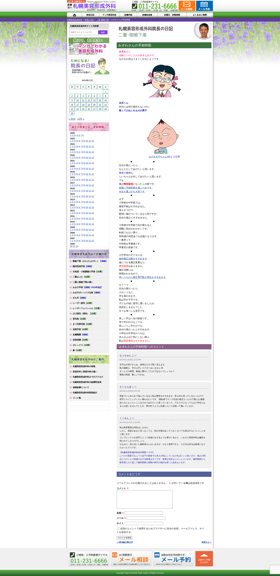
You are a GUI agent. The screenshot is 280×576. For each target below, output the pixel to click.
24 (77, 109)
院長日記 (90, 14)
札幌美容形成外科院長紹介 (85, 392)
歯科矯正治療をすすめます (133, 258)
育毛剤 (80, 319)
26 (89, 109)
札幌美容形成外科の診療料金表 (87, 382)
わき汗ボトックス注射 (87, 292)
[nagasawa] (163, 135)
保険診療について (81, 387)
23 (72, 109)
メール (121, 518)
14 (100, 100)
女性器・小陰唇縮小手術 (88, 271)
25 (83, 109)
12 (89, 100)
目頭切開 (81, 340)
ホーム (74, 14)
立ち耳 (80, 298)
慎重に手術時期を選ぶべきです (135, 188)
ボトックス (82, 345)
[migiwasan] (163, 79)
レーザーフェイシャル (87, 308)
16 (72, 104)
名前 (120, 513)
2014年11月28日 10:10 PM (130, 360)
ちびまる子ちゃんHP (159, 156)
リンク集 (77, 398)
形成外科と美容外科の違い (85, 371)
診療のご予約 (204, 6)
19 (89, 104)
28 (100, 109)
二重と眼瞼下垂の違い (83, 282)
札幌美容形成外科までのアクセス (88, 377)
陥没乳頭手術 (83, 266)
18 (83, 104)
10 (77, 100)
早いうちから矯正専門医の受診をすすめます (142, 277)
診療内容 (128, 14)
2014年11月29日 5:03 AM (130, 391)
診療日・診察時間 (172, 14)
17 (77, 104)
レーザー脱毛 (83, 303)
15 (105, 100)
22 (105, 104)
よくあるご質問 (200, 14)
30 (72, 113)
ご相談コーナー (186, 6)
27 (94, 109)
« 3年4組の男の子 (125, 542)
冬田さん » (206, 542)
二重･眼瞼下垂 (102, 20)
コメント (122, 488)
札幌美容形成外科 (74, 20)
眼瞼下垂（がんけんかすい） (90, 261)
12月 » (80, 119)
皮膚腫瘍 (81, 334)
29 (105, 109)
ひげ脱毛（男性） (85, 313)
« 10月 (72, 119)
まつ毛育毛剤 (83, 324)
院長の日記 (89, 20)
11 (83, 100)
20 (94, 104)
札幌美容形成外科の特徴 (84, 366)
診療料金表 (147, 14)
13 (94, 100)
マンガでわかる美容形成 (109, 14)
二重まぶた (82, 277)
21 (100, 104)
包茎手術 (81, 329)
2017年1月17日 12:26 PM (130, 422)
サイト (120, 523)
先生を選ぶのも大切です (132, 191)
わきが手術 (87, 287)
